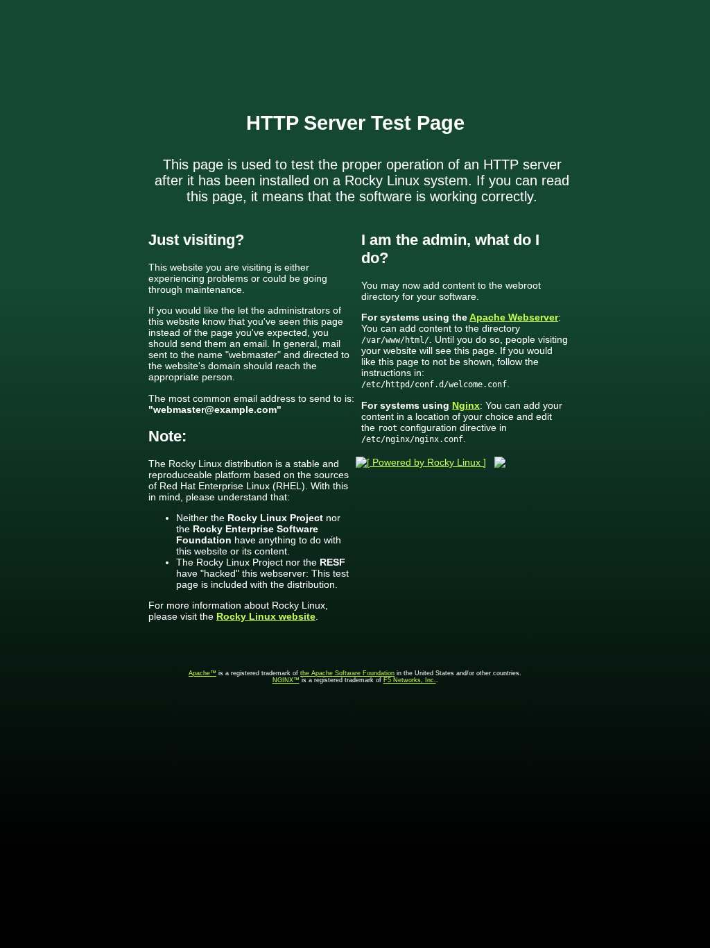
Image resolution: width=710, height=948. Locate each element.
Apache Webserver (513, 317)
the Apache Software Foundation (347, 673)
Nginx (466, 405)
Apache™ (202, 673)
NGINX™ (286, 680)
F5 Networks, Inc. (409, 680)
